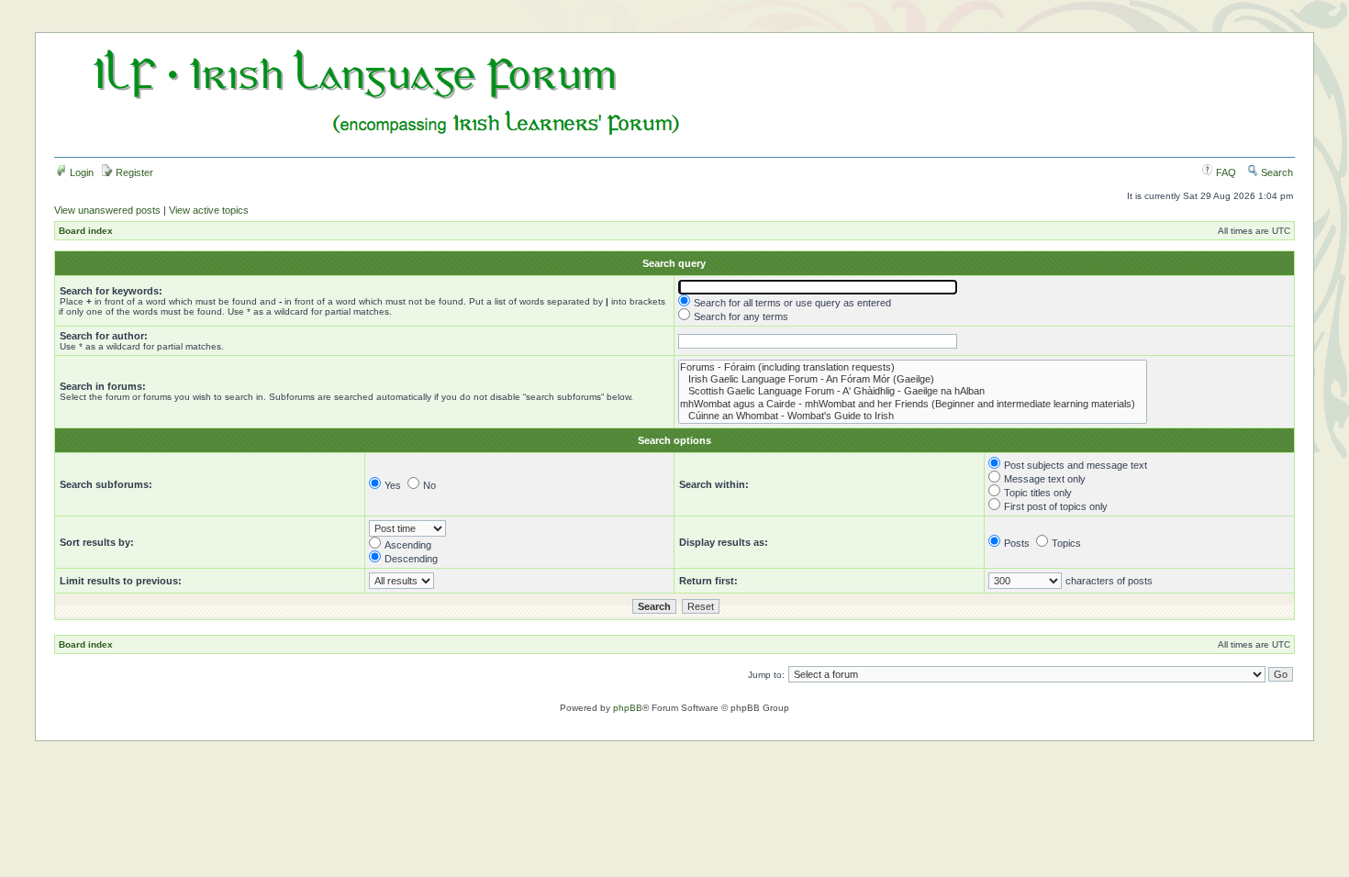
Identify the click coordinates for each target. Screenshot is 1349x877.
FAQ (1224, 172)
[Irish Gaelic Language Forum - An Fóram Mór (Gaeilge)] (912, 379)
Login (80, 172)
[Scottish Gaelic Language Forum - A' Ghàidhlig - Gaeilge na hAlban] (912, 391)
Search (1275, 172)
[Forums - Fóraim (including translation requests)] (912, 367)
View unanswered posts (107, 210)
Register (133, 172)
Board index (86, 231)
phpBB (627, 708)
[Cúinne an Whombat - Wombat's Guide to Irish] (912, 416)
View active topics (209, 210)
